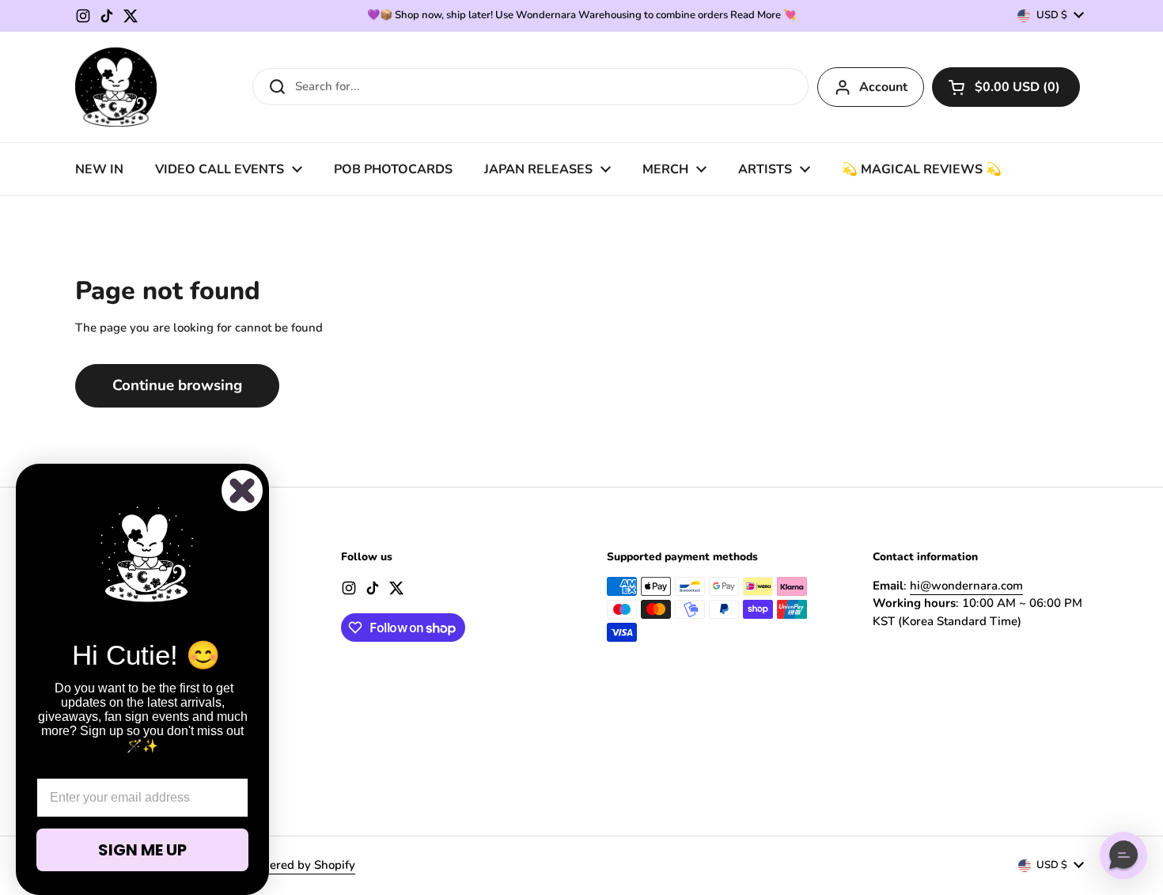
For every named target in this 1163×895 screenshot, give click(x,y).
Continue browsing (177, 385)
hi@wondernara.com (966, 586)
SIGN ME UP (142, 850)
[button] (1006, 87)
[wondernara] (116, 87)
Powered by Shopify (300, 865)
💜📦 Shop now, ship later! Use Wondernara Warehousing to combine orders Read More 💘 (581, 15)
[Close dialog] (242, 490)
